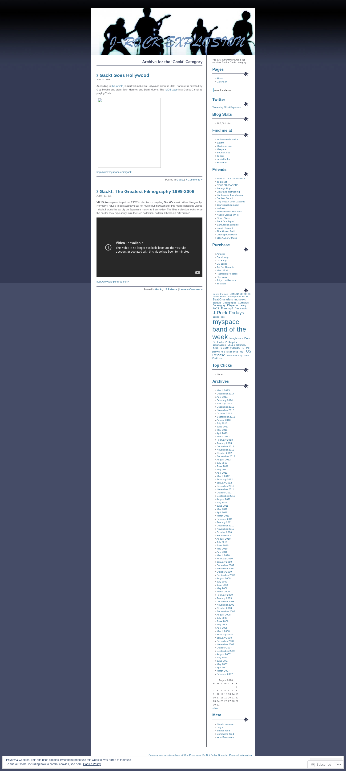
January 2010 (224, 562)
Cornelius (243, 302)
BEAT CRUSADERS (227, 185)
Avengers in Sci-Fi (238, 296)
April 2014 (222, 397)
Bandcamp (223, 257)
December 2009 (225, 565)
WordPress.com (225, 737)
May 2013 (222, 430)
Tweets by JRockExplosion (226, 107)
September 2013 (226, 416)
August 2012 (224, 459)
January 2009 (224, 598)
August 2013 (224, 420)
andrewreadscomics (227, 139)
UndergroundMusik (227, 234)
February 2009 (225, 595)
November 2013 (225, 410)
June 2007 (223, 661)
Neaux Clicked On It (227, 214)
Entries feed (223, 730)
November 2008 (225, 604)
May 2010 (222, 548)
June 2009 (223, 585)
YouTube (222, 162)
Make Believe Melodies (229, 211)
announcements (240, 293)
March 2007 (223, 670)
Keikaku (221, 208)
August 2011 (223, 499)
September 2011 (226, 496)
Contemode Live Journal (230, 195)
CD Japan (222, 263)
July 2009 (222, 581)
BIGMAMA (240, 299)
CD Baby (221, 260)
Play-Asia (222, 277)
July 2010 (222, 542)
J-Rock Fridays (228, 312)
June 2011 (222, 505)
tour (242, 351)
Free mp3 (227, 308)
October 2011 (224, 492)
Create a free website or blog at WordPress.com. (175, 755)
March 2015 (223, 390)
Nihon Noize (223, 218)
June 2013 (223, 426)
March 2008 (223, 631)
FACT (216, 308)
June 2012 (223, 466)
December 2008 (225, 601)
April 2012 (222, 473)
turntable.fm (223, 159)
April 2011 (222, 512)
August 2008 (224, 614)
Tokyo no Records (226, 280)
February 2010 (225, 558)
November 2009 (225, 568)
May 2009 (222, 588)
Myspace (221, 149)
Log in (220, 727)
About (220, 78)
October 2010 (224, 532)
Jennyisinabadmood (228, 205)
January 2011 (224, 522)
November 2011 (225, 489)
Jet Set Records (225, 267)
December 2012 (225, 446)
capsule (217, 302)
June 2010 (223, 545)
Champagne (229, 302)
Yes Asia (221, 283)
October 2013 (224, 413)
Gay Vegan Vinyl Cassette (231, 201)
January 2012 (224, 482)
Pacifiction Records (227, 273)
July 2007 (222, 657)
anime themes (220, 294)
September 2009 (226, 575)
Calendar (222, 81)
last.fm (220, 142)
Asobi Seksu (219, 296)
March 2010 (223, 555)
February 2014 (225, 400)
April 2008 (222, 628)
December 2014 (225, 393)
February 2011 (225, 519)
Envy (243, 305)
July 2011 (222, 502)
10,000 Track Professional (231, 178)
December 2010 (225, 525)
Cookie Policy (92, 764)
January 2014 (224, 403)
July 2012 (222, 463)
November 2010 (225, 529)
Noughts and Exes (239, 338)
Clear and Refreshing (228, 191)
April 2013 (222, 433)
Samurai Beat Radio (228, 224)
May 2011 (222, 509)
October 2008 (224, 608)
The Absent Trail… (227, 231)
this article (117, 86)
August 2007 (224, 654)
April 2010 (222, 552)
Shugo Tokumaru (237, 345)
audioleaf (222, 181)
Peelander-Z (220, 342)
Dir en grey (219, 305)
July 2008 (222, 618)
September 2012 (226, 456)
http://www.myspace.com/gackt (114, 172)
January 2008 (224, 637)
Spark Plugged (225, 228)
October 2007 (224, 647)
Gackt (180, 179)
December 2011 (225, 486)
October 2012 (224, 453)
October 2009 (224, 571)
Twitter (218, 99)
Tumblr (220, 156)
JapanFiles (219, 317)
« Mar (215, 708)
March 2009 (223, 591)
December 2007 (225, 641)
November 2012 (225, 449)
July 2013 (222, 423)
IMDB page (171, 89)
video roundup (234, 355)
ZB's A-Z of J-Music (227, 238)
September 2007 (226, 651)
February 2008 (225, 634)
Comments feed (225, 734)
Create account (225, 724)
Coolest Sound (225, 198)
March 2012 (223, 476)
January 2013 (224, 443)
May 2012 (222, 469)
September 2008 (226, 611)
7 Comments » (194, 179)
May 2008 (222, 624)
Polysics (233, 342)
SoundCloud (223, 152)
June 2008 (223, 621)
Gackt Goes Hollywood (124, 75)
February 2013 (225, 440)
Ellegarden (233, 305)
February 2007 (225, 674)
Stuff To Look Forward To (228, 347)
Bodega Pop (224, 188)
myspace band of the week (229, 329)
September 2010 (226, 535)
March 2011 (223, 515)
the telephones (229, 351)
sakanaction (219, 345)
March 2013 (223, 436)
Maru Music (223, 270)
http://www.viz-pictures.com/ (113, 281)
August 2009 (224, 578)
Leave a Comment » (190, 289)
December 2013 (225, 407)
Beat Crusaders (223, 299)
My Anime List (224, 146)
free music (241, 308)
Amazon (221, 254)
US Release (170, 289)
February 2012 (225, 479)
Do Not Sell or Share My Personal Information (227, 755)
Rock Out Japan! (226, 221)
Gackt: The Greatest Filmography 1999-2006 (147, 191)
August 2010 (224, 538)
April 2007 (222, 667)
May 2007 (222, 664)
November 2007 (225, 644)
